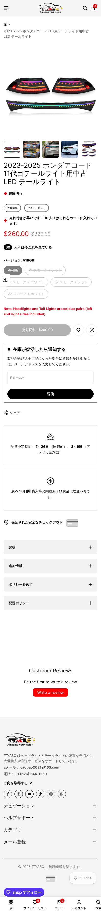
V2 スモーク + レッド (71, 283)
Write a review (50, 692)
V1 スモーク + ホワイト (26, 283)
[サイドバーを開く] (5, 280)
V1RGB (13, 271)
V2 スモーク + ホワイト (26, 294)
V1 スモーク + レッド (45, 271)
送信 (50, 394)
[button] (78, 330)
